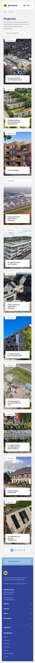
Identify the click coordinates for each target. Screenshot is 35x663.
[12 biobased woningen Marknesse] (25, 538)
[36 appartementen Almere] (25, 263)
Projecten (7, 647)
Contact (6, 657)
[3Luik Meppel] (25, 170)
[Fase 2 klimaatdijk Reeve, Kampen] (25, 218)
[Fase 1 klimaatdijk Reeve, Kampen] (25, 306)
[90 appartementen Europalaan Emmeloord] (25, 122)
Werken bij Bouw (9, 653)
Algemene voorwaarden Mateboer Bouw (15, 583)
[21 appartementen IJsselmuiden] (25, 79)
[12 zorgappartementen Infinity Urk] (25, 403)
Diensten (6, 643)
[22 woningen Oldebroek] (25, 492)
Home (5, 12)
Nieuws (6, 650)
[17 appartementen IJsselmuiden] (25, 355)
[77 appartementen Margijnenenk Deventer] (25, 447)
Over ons (6, 640)
